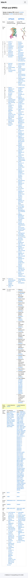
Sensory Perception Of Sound (21, 94)
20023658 (20, 356)
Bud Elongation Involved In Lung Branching (21, 237)
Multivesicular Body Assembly (11, 101)
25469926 (20, 370)
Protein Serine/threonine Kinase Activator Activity (21, 75)
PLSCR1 (23, 468)
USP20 (18, 486)
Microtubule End (21, 60)
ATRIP (21, 413)
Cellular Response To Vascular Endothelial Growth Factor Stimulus (21, 165)
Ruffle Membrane (21, 58)
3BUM (18, 508)
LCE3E (18, 457)
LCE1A (18, 453)
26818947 (20, 389)
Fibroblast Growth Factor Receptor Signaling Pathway (21, 105)
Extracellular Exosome (11, 56)
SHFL (23, 476)
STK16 (18, 479)
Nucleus (10, 44)
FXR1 (18, 428)
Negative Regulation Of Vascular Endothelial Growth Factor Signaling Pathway (21, 261)
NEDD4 (21, 464)
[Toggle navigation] (25, 2)
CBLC (23, 416)
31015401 (20, 343)
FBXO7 (21, 426)
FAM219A (21, 425)
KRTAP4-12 (19, 445)
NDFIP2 (18, 406)
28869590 (20, 387)
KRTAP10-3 (19, 438)
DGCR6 (21, 421)
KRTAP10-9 (19, 442)
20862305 (20, 393)
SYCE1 (11, 424)
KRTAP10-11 (19, 437)
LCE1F (21, 455)
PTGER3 (22, 471)
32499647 (20, 382)
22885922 (20, 391)
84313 (8, 492)
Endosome (10, 48)
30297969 (20, 385)
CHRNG (21, 417)
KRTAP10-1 (22, 436)
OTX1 (22, 467)
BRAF (18, 414)
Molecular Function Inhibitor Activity (21, 84)
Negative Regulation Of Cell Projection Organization (21, 147)
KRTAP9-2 (19, 451)
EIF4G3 (12, 416)
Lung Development (21, 130)
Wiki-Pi (3, 2)
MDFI (22, 460)
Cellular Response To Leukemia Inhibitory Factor (21, 274)
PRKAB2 (19, 469)
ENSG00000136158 (21, 500)
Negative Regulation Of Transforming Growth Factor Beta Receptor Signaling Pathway (21, 140)
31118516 (20, 383)
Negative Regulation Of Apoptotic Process (21, 184)
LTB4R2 (12, 417)
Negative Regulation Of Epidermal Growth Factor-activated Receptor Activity (11, 91)
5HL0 (21, 509)
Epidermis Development (21, 523)
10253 (18, 492)
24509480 (20, 390)
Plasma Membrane (20, 49)
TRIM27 (12, 425)
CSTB (21, 420)
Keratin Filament (21, 515)
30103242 (20, 377)
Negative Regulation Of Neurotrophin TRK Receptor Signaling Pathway (21, 217)
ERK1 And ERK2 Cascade (21, 244)
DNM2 (18, 422)
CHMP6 (12, 414)
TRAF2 (18, 482)
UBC (8, 426)
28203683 (20, 402)
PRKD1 (18, 471)
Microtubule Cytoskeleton (21, 54)
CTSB (18, 421)
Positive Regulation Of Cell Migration (21, 133)
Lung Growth (21, 234)
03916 (18, 496)
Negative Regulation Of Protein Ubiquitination (21, 153)
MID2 (21, 461)
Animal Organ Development (21, 206)
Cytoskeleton (21, 46)
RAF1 (22, 472)
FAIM (18, 425)
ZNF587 (18, 490)
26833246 (20, 297)
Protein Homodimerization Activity (11, 70)
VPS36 (10, 426)
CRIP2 (21, 418)
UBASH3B (19, 484)
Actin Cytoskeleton (21, 52)
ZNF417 (22, 488)
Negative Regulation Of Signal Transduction (21, 528)
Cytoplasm (10, 47)
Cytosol (9, 50)
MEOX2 (18, 461)
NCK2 (18, 464)
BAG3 (24, 413)
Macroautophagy (11, 99)
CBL (18, 416)
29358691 (21, 379)
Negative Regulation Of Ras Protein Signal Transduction (21, 202)
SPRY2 (21, 19)
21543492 (21, 12)
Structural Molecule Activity (10, 65)
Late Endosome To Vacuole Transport (11, 531)
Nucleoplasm (11, 46)
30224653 (20, 305)
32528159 (20, 301)
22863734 (20, 358)
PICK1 (8, 418)
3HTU (14, 508)
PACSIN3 (19, 468)
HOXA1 (18, 433)
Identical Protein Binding (21, 521)
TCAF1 (21, 479)
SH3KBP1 (19, 476)
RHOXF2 (9, 420)
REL (11, 418)
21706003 (20, 290)
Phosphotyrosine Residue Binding (21, 518)
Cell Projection (21, 59)
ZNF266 (18, 488)
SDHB (18, 475)
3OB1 (21, 508)
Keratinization (21, 516)
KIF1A (18, 436)
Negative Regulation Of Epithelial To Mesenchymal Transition (21, 121)
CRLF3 (8, 416)
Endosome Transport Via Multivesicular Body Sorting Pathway (11, 536)
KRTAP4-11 (19, 444)
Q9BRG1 (9, 504)
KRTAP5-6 (19, 448)
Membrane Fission (10, 124)
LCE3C (21, 456)
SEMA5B (22, 475)
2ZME (8, 508)
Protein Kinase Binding (21, 65)
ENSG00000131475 (11, 500)
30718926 (20, 381)
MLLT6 (21, 463)
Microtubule (20, 47)
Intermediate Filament (21, 513)
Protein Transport (10, 97)
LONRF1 (18, 459)
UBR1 (23, 484)
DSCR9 (21, 422)
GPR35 (8, 417)
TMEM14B (19, 480)
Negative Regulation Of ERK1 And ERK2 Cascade (21, 248)
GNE (23, 428)
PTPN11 (18, 472)
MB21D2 (19, 460)
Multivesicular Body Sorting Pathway (11, 121)
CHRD (18, 417)
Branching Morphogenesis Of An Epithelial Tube (21, 211)
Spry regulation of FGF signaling (21, 279)
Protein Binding (11, 67)
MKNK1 (18, 463)
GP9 (18, 429)
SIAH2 (18, 477)
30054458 (20, 386)
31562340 (20, 320)
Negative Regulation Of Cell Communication (21, 533)
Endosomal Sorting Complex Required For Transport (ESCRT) (11, 281)
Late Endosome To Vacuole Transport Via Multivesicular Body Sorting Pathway (11, 516)
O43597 (18, 504)
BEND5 (11, 413)
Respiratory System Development (21, 241)
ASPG (14, 412)
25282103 (20, 319)
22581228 (20, 311)
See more (9, 565)
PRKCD (22, 469)
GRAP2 (18, 430)
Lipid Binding (11, 547)
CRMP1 (18, 420)
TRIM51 (22, 482)
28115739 (20, 348)
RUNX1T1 (21, 473)
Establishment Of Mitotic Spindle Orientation (21, 89)
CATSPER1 (22, 414)
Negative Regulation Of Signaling (21, 538)
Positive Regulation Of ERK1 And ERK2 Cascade (21, 254)
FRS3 (24, 426)
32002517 (20, 327)
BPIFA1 (8, 414)
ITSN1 (18, 434)
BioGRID (11, 14)
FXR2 (21, 428)
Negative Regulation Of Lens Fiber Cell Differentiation (21, 268)
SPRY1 (21, 477)
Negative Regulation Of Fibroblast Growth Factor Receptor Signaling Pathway (21, 174)
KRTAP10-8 (19, 441)
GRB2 (21, 430)
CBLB (20, 416)
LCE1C (18, 455)
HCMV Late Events (10, 286)
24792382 (20, 367)
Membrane (10, 54)
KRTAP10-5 (19, 440)
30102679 (20, 338)
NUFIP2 (18, 467)
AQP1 (18, 413)
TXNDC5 (19, 483)
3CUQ (11, 508)
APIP (11, 412)
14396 (8, 496)
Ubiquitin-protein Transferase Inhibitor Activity (21, 80)
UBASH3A (23, 483)
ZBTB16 (22, 487)
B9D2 (8, 413)
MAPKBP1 (23, 459)
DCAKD (8, 406)
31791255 (20, 331)
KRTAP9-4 (19, 452)
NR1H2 (18, 465)
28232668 (20, 354)
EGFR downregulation (21, 282)
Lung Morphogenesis (21, 232)
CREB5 (18, 418)
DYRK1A (19, 424)
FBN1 (18, 426)
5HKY (24, 508)
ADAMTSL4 (22, 412)
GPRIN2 (21, 429)
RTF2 (18, 473)
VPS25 (11, 19)
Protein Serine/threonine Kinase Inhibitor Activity (21, 69)
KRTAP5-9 (19, 449)
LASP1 (23, 452)
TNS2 (23, 480)
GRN (24, 430)
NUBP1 (21, 465)
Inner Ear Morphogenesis (21, 179)
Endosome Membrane (10, 52)
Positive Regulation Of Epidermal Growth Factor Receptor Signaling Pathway (21, 194)
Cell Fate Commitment (21, 188)
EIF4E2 (22, 424)
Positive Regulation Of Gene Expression (21, 115)
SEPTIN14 (9, 421)
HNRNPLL (23, 432)
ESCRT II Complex (10, 42)
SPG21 (11, 422)
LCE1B (21, 453)
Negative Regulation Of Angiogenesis (21, 127)
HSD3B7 (22, 433)
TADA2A (9, 425)
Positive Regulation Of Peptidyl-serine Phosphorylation (21, 158)
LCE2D (18, 456)
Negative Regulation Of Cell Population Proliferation (21, 99)
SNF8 (8, 422)
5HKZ (18, 509)
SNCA (13, 421)
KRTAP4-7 (19, 447)
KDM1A (21, 434)
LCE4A (21, 457)
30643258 (22, 293)
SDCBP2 (13, 420)
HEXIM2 (18, 432)
